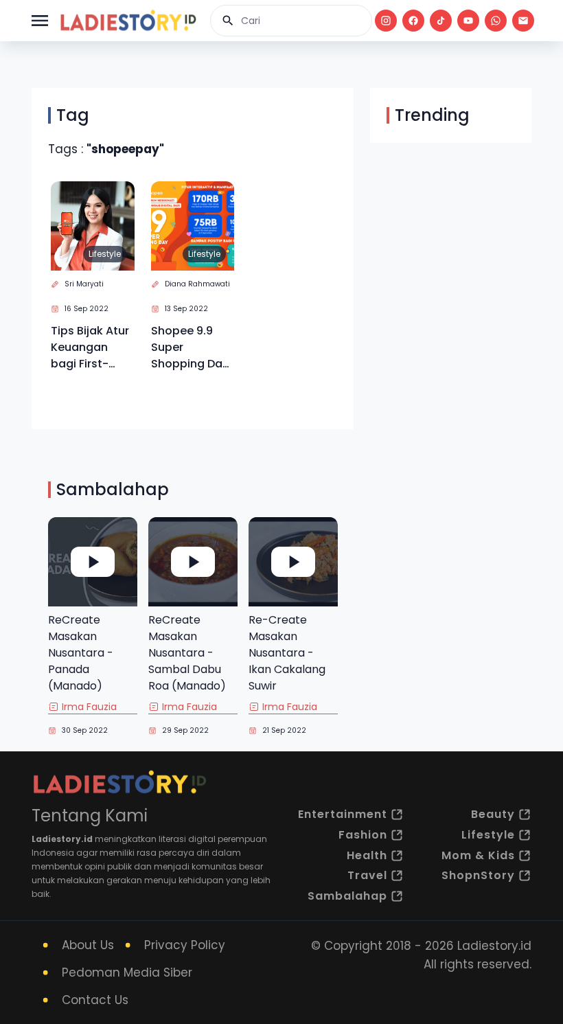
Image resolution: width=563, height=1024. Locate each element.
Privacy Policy (184, 945)
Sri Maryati (84, 284)
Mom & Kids (478, 855)
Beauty (493, 814)
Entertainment (342, 814)
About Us (88, 945)
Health (367, 855)
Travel (367, 875)
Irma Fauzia (89, 707)
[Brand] (127, 20)
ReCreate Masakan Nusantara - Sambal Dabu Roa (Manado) (187, 653)
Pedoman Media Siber (127, 972)
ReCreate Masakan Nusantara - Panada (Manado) (80, 653)
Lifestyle (105, 254)
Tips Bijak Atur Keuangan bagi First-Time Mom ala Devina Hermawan (90, 347)
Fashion (362, 835)
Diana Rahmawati (197, 284)
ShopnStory (478, 875)
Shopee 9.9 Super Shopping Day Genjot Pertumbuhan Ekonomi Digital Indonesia (190, 347)
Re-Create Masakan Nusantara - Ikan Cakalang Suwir (287, 653)
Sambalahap (347, 896)
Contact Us (95, 1000)
